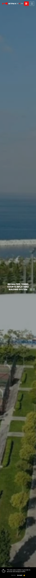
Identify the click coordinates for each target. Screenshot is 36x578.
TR (17, 3)
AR (22, 3)
